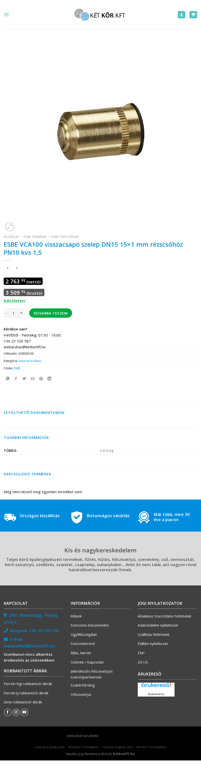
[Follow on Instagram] (16, 712)
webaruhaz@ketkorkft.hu (29, 646)
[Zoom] (9, 226)
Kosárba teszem (50, 313)
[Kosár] (193, 15)
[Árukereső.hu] (156, 687)
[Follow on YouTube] (24, 712)
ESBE (17, 368)
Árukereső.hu (156, 694)
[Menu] (6, 14)
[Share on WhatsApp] (8, 379)
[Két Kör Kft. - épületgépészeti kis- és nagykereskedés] (100, 15)
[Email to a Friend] (33, 379)
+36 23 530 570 (44, 630)
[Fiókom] (181, 15)
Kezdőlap (11, 236)
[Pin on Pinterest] (41, 379)
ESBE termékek (35, 236)
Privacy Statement (83, 747)
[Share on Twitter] (24, 379)
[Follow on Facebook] (8, 712)
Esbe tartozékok (65, 236)
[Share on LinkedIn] (49, 379)
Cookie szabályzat (49, 747)
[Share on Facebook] (16, 379)
